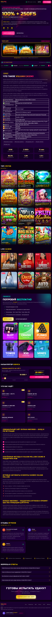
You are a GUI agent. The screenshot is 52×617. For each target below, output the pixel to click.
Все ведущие (4, 251)
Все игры (3, 168)
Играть (21, 612)
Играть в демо (8, 319)
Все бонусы (20, 33)
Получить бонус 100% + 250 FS (26, 596)
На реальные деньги (21, 319)
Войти (39, 2)
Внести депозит (39, 377)
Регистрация (47, 2)
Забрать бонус (7, 33)
